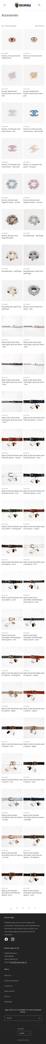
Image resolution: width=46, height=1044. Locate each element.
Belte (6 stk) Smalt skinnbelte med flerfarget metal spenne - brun (32, 599)
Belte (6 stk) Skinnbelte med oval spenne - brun (12, 563)
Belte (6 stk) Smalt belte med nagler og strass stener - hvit (33, 382)
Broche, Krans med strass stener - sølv (32, 308)
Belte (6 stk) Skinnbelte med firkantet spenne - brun (33, 456)
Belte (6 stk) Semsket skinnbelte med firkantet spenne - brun (11, 893)
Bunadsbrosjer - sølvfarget (33, 235)
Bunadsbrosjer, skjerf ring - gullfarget (12, 308)
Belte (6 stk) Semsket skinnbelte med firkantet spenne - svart (32, 893)
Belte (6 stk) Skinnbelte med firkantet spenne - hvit (12, 492)
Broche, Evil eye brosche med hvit (32, 57)
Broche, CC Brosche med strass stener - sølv (11, 130)
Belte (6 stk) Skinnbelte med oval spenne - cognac (33, 527)
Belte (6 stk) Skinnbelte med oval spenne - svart (12, 598)
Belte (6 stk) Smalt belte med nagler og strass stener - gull (33, 344)
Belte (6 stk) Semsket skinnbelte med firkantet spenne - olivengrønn (32, 855)
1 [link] (10, 908)
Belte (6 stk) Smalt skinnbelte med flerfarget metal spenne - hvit (11, 637)
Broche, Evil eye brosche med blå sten (11, 57)
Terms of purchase (11, 981)
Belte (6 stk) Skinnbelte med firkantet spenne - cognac (12, 456)
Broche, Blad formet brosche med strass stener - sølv (12, 93)
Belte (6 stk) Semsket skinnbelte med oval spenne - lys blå (12, 817)
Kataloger (8, 1002)
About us (7, 975)
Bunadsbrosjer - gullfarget (12, 271)
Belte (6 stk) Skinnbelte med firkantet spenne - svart (33, 492)
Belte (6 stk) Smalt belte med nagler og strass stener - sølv (12, 344)
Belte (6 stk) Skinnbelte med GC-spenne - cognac (33, 674)
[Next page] (35, 907)
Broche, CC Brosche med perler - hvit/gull (32, 165)
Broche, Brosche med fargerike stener (10, 236)
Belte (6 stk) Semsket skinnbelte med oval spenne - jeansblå (33, 817)
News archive (9, 991)
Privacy (7, 996)
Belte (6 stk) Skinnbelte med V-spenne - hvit (12, 781)
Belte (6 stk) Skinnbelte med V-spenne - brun (12, 745)
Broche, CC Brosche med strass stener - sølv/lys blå (33, 130)
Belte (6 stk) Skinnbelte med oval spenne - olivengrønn (12, 527)
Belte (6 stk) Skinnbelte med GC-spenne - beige (12, 709)
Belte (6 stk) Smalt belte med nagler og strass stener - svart (12, 420)
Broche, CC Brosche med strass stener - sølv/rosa (11, 165)
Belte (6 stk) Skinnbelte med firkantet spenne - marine (33, 419)
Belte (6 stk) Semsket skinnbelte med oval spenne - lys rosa (12, 855)
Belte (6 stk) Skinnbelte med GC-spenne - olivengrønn (12, 674)
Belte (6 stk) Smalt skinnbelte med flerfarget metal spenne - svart (32, 637)
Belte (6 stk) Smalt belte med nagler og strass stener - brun (12, 382)
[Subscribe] (39, 1018)
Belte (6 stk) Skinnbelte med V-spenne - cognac (33, 709)
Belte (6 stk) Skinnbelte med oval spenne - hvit (33, 563)
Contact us (8, 986)
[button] (4, 5)
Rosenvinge (25, 1040)
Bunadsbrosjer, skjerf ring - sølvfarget (33, 272)
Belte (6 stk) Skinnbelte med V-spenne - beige (33, 745)
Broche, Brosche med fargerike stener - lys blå (11, 201)
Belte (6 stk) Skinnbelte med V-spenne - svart (33, 781)
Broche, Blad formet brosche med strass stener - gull (33, 93)
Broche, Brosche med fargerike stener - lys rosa (32, 201)
